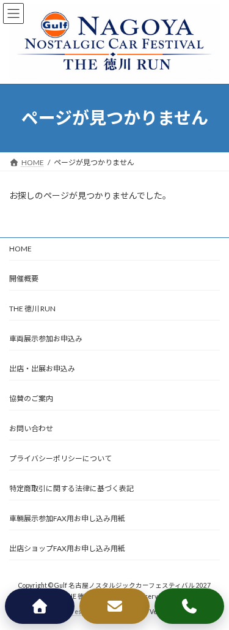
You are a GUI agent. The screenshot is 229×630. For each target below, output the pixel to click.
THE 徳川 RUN (32, 308)
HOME (20, 248)
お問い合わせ (31, 428)
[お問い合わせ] (114, 606)
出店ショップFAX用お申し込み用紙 (67, 548)
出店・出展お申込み (42, 368)
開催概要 (23, 278)
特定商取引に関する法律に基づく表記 (71, 488)
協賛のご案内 (31, 398)
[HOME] (40, 606)
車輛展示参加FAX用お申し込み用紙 (67, 518)
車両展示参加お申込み (45, 338)
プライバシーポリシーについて (60, 458)
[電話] (189, 606)
